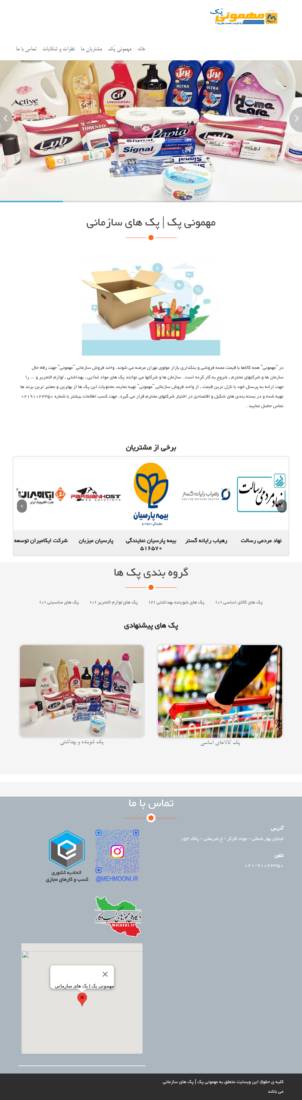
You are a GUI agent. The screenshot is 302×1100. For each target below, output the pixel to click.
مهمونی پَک (119, 49)
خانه (141, 49)
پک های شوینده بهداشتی (176, 602)
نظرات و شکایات (58, 49)
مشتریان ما (91, 49)
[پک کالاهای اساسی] (220, 752)
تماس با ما (26, 49)
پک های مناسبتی (59, 602)
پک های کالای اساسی (239, 602)
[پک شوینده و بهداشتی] (81, 752)
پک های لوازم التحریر (114, 602)
